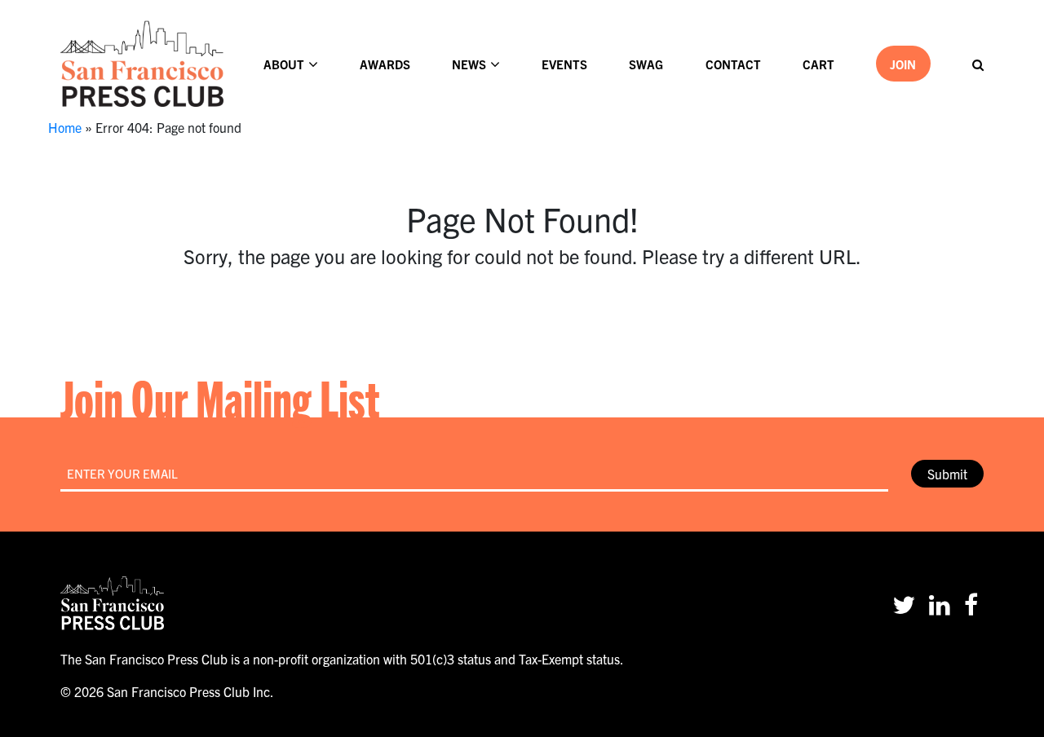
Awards (385, 64)
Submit (947, 474)
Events (564, 64)
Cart (818, 64)
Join (903, 64)
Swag (646, 64)
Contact (733, 64)
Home (65, 127)
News (469, 64)
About (283, 64)
